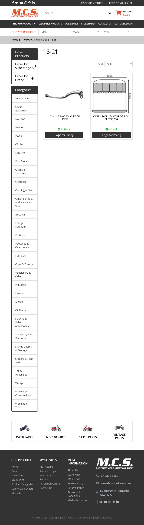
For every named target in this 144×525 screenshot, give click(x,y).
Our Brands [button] (71, 23)
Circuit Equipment (21, 108)
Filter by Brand (21, 78)
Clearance (21, 181)
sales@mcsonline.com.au (116, 483)
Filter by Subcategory (24, 66)
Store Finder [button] (88, 23)
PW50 (18, 136)
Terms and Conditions (74, 494)
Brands (15, 471)
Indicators (21, 284)
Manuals (16, 493)
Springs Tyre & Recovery (23, 336)
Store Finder (74, 474)
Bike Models (22, 161)
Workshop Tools (21, 405)
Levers (19, 293)
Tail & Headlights (21, 372)
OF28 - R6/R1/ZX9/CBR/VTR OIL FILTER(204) (111, 118)
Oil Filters (20, 310)
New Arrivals (22, 98)
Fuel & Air (20, 255)
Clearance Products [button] (50, 23)
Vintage (19, 383)
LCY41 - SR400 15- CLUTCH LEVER (64, 118)
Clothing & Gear (24, 190)
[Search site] (109, 13)
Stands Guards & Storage (23, 348)
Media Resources (77, 500)
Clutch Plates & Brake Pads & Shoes (24, 202)
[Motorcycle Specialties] (24, 12)
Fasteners (21, 235)
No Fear (20, 119)
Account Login (48, 471)
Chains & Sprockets (21, 171)
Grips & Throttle (24, 264)
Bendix (19, 127)
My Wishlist (17, 480)
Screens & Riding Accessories (22, 322)
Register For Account (46, 477)
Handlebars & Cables (23, 274)
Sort (100, 64)
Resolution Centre (50, 483)
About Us (73, 470)
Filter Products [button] (22, 54)
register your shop (121, 3)
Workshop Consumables (23, 393)
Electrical (20, 214)
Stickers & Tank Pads (24, 360)
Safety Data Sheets (22, 488)
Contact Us (46, 488)
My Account (46, 466)
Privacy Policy (75, 483)
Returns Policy (76, 487)
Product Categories (22, 484)
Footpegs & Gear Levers (22, 245)
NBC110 (20, 152)
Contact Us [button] (105, 23)
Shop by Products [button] (23, 23)
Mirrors (19, 301)
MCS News (74, 479)
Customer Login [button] (123, 23)
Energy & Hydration (20, 224)
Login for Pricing (64, 135)
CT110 (19, 144)
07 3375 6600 (109, 475)
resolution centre (92, 3)
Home (14, 466)
